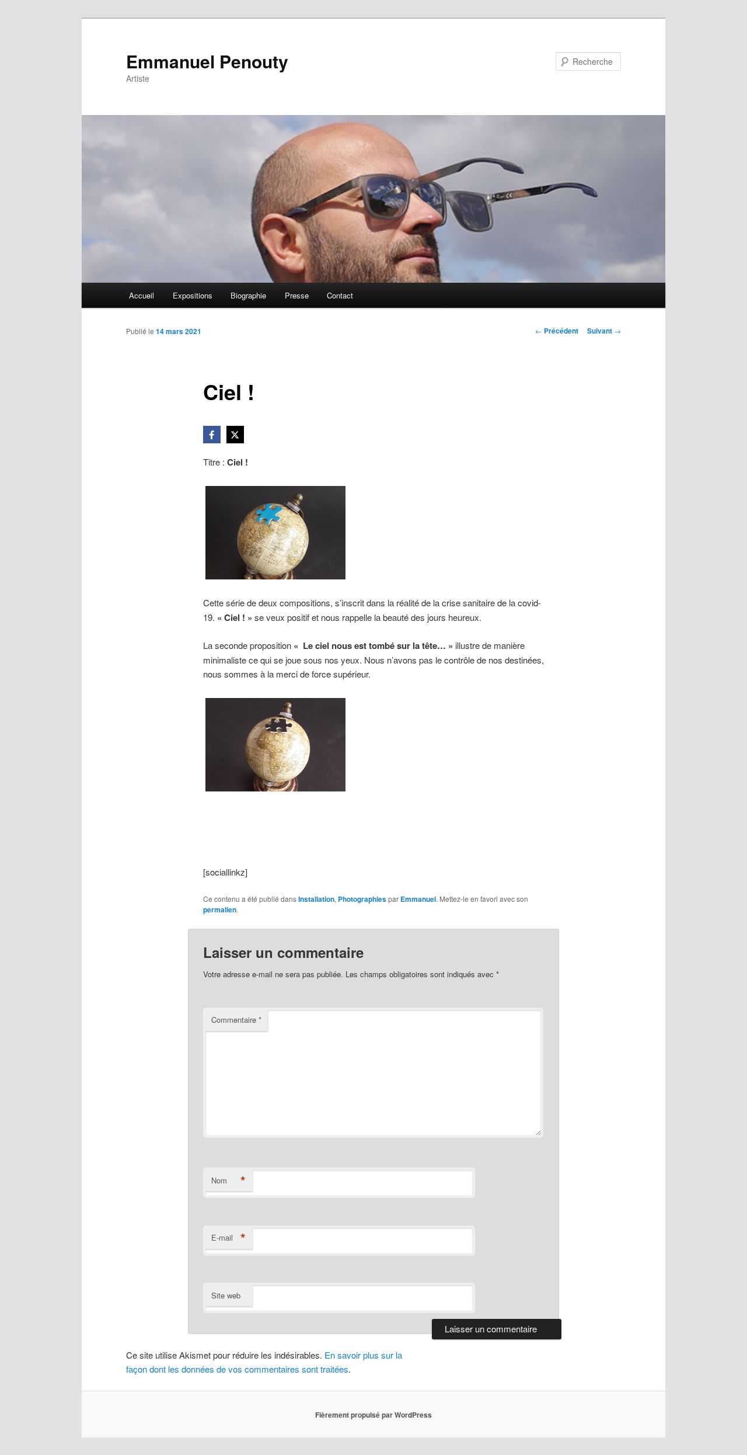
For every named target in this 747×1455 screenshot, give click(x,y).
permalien (219, 909)
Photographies (362, 899)
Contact (340, 295)
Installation (316, 899)
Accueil (141, 295)
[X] (235, 434)
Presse (297, 295)
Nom (228, 1180)
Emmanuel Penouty (207, 61)
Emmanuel (418, 899)
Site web (225, 1295)
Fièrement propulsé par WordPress (373, 1414)
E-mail (228, 1237)
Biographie (248, 295)
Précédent (556, 330)
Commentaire (236, 1019)
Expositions (192, 295)
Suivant (604, 330)
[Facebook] (212, 434)
